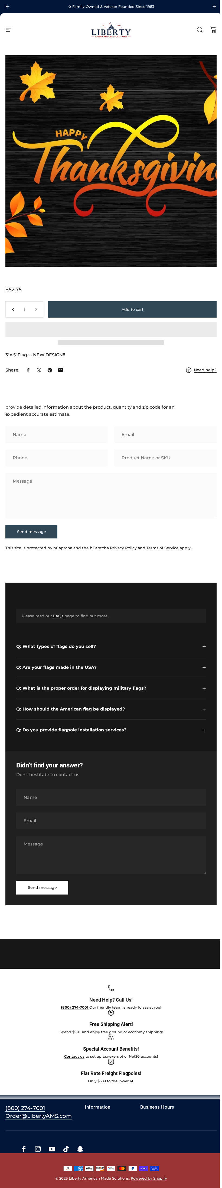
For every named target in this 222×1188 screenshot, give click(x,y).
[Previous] (8, 6)
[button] (111, 329)
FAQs (58, 616)
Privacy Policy (123, 548)
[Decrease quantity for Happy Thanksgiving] (12, 309)
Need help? (205, 370)
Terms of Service (162, 548)
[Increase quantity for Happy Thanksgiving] (37, 309)
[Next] (214, 6)
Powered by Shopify (148, 1176)
